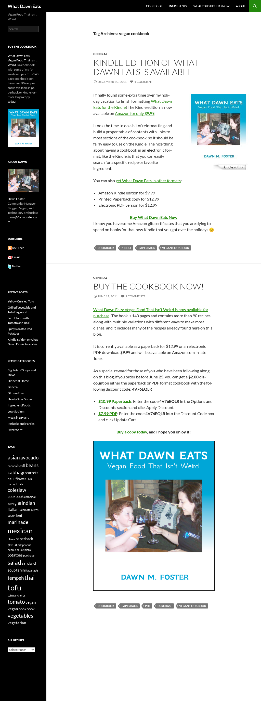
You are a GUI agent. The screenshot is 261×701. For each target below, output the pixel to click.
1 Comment (143, 82)
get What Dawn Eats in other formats (148, 180)
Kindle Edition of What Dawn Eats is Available (146, 67)
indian (28, 503)
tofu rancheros (16, 595)
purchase (165, 605)
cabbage (17, 472)
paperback (147, 247)
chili (29, 479)
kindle (127, 247)
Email (16, 257)
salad (14, 562)
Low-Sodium (16, 411)
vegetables (20, 615)
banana (12, 466)
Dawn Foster (16, 199)
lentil (20, 515)
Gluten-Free (16, 393)
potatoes (15, 555)
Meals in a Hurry (18, 417)
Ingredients (178, 6)
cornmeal (30, 496)
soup (12, 570)
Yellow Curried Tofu (21, 301)
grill (18, 503)
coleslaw (17, 490)
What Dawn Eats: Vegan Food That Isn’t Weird (22, 60)
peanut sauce (16, 549)
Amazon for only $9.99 (134, 113)
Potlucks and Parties (21, 424)
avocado (29, 457)
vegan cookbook (175, 247)
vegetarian (17, 622)
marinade (18, 522)
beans (32, 465)
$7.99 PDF (107, 413)
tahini (21, 570)
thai (29, 577)
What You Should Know (211, 6)
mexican (20, 531)
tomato (16, 601)
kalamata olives (28, 509)
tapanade (32, 570)
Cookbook (154, 6)
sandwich (29, 563)
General (100, 54)
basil (21, 465)
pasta (12, 544)
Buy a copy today (131, 431)
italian (13, 509)
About (240, 6)
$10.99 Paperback (114, 401)
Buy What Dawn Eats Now (153, 217)
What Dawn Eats (24, 6)
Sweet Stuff (15, 430)
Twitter (16, 266)
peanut (26, 545)
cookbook (106, 247)
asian (14, 457)
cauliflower (17, 479)
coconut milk (15, 484)
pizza (27, 549)
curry (11, 503)
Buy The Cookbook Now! (148, 286)
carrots (32, 472)
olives (11, 539)
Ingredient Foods (19, 405)
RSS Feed (18, 248)
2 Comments (135, 296)
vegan (30, 602)
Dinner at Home (18, 381)
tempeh (16, 578)
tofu (14, 587)
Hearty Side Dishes (20, 399)
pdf (147, 605)
